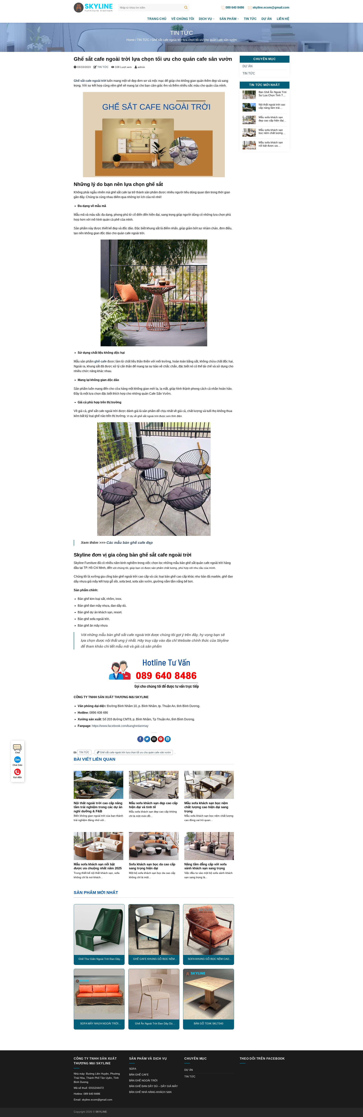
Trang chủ (156, 18)
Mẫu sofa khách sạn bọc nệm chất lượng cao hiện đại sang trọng (271, 131)
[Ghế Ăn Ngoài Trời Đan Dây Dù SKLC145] (154, 994)
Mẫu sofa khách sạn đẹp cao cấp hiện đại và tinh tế (271, 119)
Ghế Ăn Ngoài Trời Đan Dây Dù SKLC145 (154, 1023)
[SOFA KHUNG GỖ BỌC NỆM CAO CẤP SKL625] (208, 929)
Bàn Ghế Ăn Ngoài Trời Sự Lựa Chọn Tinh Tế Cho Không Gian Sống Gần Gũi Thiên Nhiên (272, 94)
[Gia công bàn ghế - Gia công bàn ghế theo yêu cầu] (93, 7)
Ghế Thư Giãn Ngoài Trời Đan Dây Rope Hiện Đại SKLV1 (99, 959)
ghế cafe (100, 361)
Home (130, 39)
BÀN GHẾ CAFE (139, 1074)
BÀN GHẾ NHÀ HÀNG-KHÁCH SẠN (150, 1092)
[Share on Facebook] (140, 739)
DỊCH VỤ (205, 18)
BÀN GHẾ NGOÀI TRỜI (143, 1080)
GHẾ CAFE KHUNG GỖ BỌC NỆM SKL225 (154, 959)
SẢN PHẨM (228, 18)
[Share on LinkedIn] (167, 739)
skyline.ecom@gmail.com (270, 7)
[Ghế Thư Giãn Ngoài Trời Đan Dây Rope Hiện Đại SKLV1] (99, 929)
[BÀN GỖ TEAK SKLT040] (208, 994)
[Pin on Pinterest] (161, 739)
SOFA (132, 1068)
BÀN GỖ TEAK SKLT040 (208, 1023)
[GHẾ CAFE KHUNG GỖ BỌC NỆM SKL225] (154, 929)
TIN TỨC (250, 18)
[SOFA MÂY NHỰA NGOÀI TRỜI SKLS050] (99, 994)
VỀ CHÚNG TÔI (182, 18)
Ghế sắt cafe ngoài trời (90, 80)
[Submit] (186, 7)
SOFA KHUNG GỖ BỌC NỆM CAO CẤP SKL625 (208, 959)
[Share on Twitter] (147, 739)
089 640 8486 (234, 7)
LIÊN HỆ (283, 18)
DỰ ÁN (266, 18)
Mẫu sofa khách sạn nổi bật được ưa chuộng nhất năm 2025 (272, 144)
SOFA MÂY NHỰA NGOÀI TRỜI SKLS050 (99, 1023)
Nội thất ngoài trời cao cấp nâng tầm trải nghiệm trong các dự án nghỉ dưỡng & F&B (272, 106)
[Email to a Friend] (154, 739)
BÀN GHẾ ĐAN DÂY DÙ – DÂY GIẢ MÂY (153, 1086)
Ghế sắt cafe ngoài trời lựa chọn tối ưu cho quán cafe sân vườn (135, 752)
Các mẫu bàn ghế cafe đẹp (129, 543)
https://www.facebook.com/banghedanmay (120, 725)
